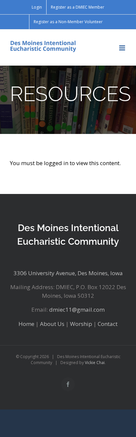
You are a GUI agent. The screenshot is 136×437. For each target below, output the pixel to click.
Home (26, 324)
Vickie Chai (95, 362)
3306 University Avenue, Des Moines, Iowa (68, 273)
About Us (52, 324)
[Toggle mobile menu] (122, 47)
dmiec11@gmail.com (77, 309)
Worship (81, 324)
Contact (108, 324)
